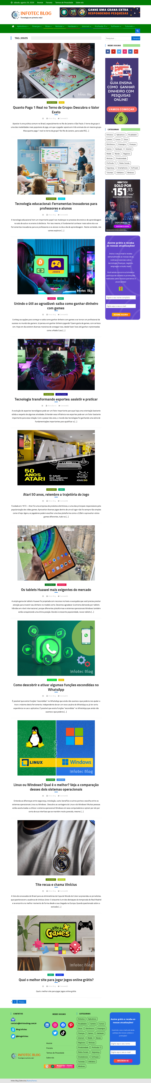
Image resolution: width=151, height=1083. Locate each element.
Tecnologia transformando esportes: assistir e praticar (56, 399)
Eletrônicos (50, 585)
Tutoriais (129, 26)
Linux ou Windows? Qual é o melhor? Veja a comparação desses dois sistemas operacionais (56, 787)
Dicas (47, 26)
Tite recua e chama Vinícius (56, 884)
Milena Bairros (52, 406)
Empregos (122, 144)
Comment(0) (64, 215)
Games (60, 298)
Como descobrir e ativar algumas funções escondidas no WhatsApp (56, 687)
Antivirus (109, 134)
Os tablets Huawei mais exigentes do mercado (56, 589)
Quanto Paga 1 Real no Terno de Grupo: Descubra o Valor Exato (56, 109)
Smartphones (123, 167)
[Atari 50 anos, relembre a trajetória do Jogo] (56, 457)
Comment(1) (64, 118)
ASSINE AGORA (121, 314)
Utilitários (120, 172)
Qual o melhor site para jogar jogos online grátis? (56, 979)
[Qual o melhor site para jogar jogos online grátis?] (56, 943)
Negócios (126, 153)
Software (115, 26)
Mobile (108, 153)
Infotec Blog (52, 118)
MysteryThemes (32, 1081)
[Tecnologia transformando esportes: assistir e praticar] (56, 364)
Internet (85, 26)
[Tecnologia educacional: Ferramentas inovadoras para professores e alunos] (56, 167)
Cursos (61, 199)
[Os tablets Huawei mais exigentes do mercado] (56, 553)
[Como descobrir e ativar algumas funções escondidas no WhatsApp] (56, 648)
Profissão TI (100, 26)
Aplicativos (22, 26)
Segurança (110, 167)
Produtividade (62, 394)
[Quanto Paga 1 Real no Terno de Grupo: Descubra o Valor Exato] (56, 70)
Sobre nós (80, 2)
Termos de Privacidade (64, 2)
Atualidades (52, 102)
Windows (61, 780)
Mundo (117, 153)
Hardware (72, 26)
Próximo (21, 1002)
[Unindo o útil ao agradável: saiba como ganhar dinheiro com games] (56, 266)
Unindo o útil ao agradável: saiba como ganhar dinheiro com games (56, 305)
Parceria (49, 2)
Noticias (58, 26)
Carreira (52, 298)
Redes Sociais (124, 163)
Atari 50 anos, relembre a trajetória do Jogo (56, 494)
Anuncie (40, 2)
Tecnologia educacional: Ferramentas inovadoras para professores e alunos (56, 206)
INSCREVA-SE (123, 1060)
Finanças (36, 26)
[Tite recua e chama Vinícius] (56, 847)
